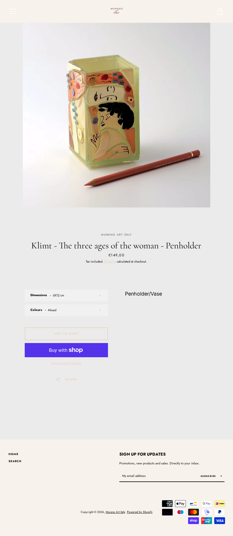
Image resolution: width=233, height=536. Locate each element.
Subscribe (209, 476)
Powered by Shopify (140, 512)
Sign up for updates (142, 454)
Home (13, 454)
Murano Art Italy (115, 512)
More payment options (66, 363)
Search (15, 461)
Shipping (110, 261)
